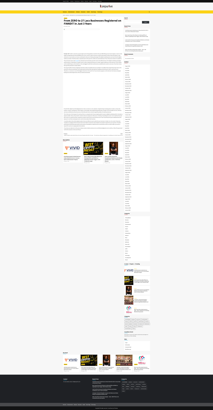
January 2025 (127, 108)
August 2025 (127, 92)
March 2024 (127, 130)
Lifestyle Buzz (127, 233)
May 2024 (127, 125)
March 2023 (127, 156)
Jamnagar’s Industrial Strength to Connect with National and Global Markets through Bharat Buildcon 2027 (136, 45)
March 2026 (127, 77)
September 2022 (128, 170)
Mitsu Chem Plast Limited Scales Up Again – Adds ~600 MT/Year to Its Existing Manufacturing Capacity (135, 50)
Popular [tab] (132, 264)
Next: (108, 134)
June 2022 (127, 176)
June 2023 (127, 150)
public (126, 248)
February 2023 (128, 159)
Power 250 (127, 244)
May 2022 (127, 179)
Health (90, 1)
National (126, 235)
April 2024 (127, 128)
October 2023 (128, 141)
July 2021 (127, 201)
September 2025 (128, 90)
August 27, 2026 (67, 161)
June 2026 (127, 70)
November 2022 (128, 165)
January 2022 (127, 188)
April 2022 (127, 181)
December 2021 (128, 190)
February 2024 (128, 132)
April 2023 (127, 154)
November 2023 (128, 139)
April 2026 (127, 74)
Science (126, 250)
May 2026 (127, 72)
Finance (126, 226)
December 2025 (128, 83)
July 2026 (127, 68)
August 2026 (127, 66)
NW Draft (127, 242)
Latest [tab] (126, 264)
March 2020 (127, 205)
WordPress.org (128, 349)
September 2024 (128, 117)
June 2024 (127, 123)
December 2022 (128, 163)
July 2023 (127, 148)
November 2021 (128, 192)
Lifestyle (82, 1)
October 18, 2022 (67, 26)
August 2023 (127, 145)
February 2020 (128, 207)
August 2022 (127, 172)
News (126, 237)
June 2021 (127, 203)
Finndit (77, 60)
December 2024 (128, 110)
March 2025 (127, 103)
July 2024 (127, 121)
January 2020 (127, 210)
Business (72, 1)
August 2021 (127, 199)
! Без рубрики (128, 217)
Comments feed (128, 347)
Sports (126, 253)
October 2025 (128, 88)
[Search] (149, 12)
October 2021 (128, 194)
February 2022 (128, 185)
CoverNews (110, 408)
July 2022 (127, 174)
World (126, 259)
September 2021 (128, 196)
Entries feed (127, 344)
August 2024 (127, 119)
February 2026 (128, 79)
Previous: (78, 134)
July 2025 (127, 94)
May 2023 (127, 152)
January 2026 (127, 81)
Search (126, 18)
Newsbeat (127, 239)
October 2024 (128, 114)
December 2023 (128, 137)
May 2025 (127, 99)
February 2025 (128, 105)
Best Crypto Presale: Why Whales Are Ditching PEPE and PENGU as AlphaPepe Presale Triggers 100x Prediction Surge (93, 159)
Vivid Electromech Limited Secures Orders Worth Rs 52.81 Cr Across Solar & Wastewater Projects (72, 158)
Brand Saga (95, 1)
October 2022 (128, 168)
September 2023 (128, 143)
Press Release (127, 246)
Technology (100, 1)
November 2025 (128, 86)
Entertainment (77, 1)
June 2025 (127, 97)
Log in (126, 342)
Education (86, 1)
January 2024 (127, 134)
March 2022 (127, 183)
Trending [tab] (137, 264)
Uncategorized (128, 257)
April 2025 (127, 101)
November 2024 (128, 112)
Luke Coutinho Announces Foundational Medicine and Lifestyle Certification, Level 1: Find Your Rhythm (113, 159)
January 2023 (127, 161)
